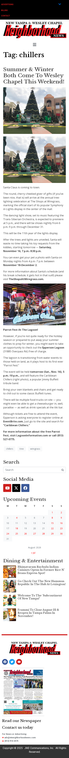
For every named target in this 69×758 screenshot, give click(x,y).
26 (25, 533)
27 (34, 533)
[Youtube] (7, 488)
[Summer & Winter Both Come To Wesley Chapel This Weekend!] (34, 110)
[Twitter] (16, 488)
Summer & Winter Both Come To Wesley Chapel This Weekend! (33, 75)
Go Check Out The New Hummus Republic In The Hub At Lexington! (42, 583)
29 (52, 533)
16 (61, 523)
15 (52, 523)
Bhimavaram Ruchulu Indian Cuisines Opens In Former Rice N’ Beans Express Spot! (41, 569)
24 (7, 533)
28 (43, 533)
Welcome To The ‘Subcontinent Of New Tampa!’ (40, 597)
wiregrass (35, 448)
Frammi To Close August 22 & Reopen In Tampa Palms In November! (38, 612)
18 (16, 528)
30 (61, 533)
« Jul (33, 552)
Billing (4, 10)
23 (61, 528)
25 (16, 533)
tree (22, 448)
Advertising (7, 4)
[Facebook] (25, 488)
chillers (9, 448)
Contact (5, 16)
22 (52, 528)
